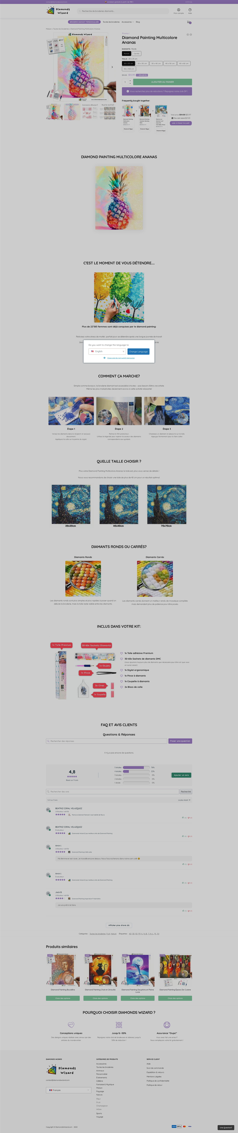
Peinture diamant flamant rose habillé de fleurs (88, 815)
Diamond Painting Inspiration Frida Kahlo (86, 899)
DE (133, 934)
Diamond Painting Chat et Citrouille (100, 989)
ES (136, 934)
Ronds (126, 54)
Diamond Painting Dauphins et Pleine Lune (138, 990)
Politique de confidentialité (158, 1081)
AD (130, 934)
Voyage (99, 1117)
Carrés (136, 54)
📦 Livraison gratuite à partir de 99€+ (119, 2)
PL (155, 934)
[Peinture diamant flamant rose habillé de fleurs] (69, 814)
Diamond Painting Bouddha (63, 989)
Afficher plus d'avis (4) (119, 925)
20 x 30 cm (142, 63)
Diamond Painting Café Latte (82, 852)
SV (158, 934)
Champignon (102, 1106)
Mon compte (179, 13)
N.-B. (145, 934)
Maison (48, 29)
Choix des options (62, 998)
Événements (101, 1077)
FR (139, 934)
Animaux (100, 1070)
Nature (113, 934)
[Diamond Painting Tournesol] (188, 34)
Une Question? (226, 1127)
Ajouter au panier (162, 81)
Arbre (98, 1109)
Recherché (186, 791)
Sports (99, 1113)
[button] (112, 67)
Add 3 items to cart (181, 123)
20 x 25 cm (128, 63)
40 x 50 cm (170, 63)
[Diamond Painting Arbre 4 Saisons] (191, 34)
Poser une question (180, 741)
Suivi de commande (155, 1068)
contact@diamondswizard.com (56, 2)
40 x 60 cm (184, 63)
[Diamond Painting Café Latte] (69, 852)
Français (56, 1090)
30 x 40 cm (156, 63)
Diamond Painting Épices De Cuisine (175, 989)
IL (142, 934)
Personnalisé (101, 1074)
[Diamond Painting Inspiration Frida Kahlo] (69, 898)
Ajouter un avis (181, 775)
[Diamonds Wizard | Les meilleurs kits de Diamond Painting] (69, 833)
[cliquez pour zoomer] (81, 67)
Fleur (98, 1099)
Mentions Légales (154, 1076)
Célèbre (99, 1081)
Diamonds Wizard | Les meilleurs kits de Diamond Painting (92, 833)
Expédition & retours (155, 1072)
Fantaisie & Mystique (105, 1084)
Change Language (138, 351)
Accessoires (101, 1064)
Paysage (100, 1091)
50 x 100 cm (129, 69)
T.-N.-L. (151, 934)
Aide (190, 13)
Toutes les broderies (61, 29)
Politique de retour (154, 1085)
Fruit (108, 934)
